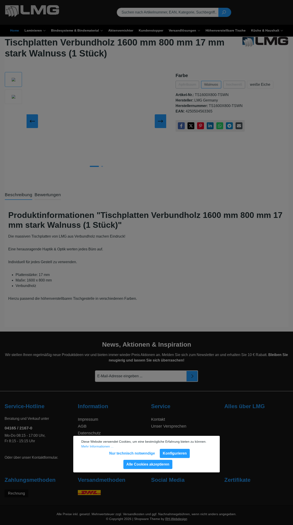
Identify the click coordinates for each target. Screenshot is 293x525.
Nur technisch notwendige (132, 453)
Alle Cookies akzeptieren (147, 464)
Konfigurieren (175, 453)
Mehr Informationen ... (97, 446)
